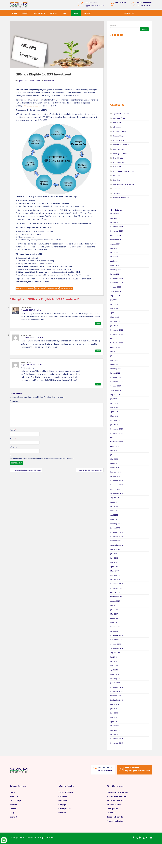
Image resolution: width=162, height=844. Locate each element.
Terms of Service (65, 792)
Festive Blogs (118, 136)
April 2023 (114, 313)
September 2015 (116, 700)
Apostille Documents (121, 114)
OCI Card (116, 175)
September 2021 (116, 390)
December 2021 (116, 377)
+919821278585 (105, 770)
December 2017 (116, 584)
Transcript (117, 193)
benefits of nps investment (24, 289)
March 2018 (114, 571)
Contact (87, 13)
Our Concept (15, 800)
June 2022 (114, 356)
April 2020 (114, 463)
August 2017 (115, 601)
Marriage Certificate (120, 153)
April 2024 (114, 261)
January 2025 (115, 222)
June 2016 (114, 661)
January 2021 (115, 424)
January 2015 (115, 734)
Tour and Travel (119, 189)
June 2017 (114, 609)
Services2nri (31, 837)
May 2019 (114, 510)
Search (113, 25)
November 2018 (116, 536)
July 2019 (113, 502)
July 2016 (113, 657)
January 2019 (115, 528)
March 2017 (114, 622)
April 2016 (114, 670)
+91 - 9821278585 (144, 5)
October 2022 (115, 338)
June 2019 (114, 506)
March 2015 (114, 726)
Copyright (62, 804)
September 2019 (116, 493)
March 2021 (114, 416)
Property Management (117, 796)
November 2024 (116, 231)
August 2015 (115, 704)
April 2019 (114, 515)
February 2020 (116, 472)
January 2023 (115, 325)
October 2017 (115, 592)
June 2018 (114, 558)
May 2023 (114, 308)
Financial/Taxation (115, 800)
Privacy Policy (64, 808)
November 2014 (116, 743)
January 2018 (115, 579)
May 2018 (114, 562)
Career (13, 808)
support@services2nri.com (95, 5)
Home (14, 13)
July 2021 (113, 399)
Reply (98, 323)
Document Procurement (117, 792)
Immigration (112, 808)
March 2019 (114, 519)
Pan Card (116, 180)
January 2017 (115, 631)
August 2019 (115, 498)
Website (13, 447)
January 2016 (115, 683)
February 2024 (116, 270)
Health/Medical (114, 804)
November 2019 (116, 485)
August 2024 (115, 244)
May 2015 (114, 717)
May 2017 (114, 614)
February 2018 (116, 575)
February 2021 (116, 420)
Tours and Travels (115, 817)
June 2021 (114, 403)
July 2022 (113, 351)
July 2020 (113, 450)
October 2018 (115, 541)
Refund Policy (64, 796)
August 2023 (115, 295)
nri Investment (49, 81)
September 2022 (116, 343)
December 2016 (116, 635)
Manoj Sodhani (35, 81)
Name (13, 430)
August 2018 (115, 549)
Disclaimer (63, 800)
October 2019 (115, 489)
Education (111, 813)
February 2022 (116, 368)
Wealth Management (121, 197)
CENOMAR (117, 122)
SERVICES (53, 13)
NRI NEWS (117, 167)
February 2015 (116, 730)
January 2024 (115, 274)
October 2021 (115, 386)
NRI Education (118, 158)
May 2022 (114, 360)
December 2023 (116, 278)
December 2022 (116, 330)
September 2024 (116, 239)
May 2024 (114, 257)
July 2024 (113, 248)
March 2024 (114, 265)
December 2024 (116, 227)
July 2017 (113, 605)
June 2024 (114, 252)
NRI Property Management (123, 171)
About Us (14, 796)
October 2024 (115, 235)
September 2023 (116, 291)
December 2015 (116, 687)
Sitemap (62, 813)
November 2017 (116, 588)
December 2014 (116, 739)
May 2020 (114, 459)
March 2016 (114, 674)
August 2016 (115, 652)
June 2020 (114, 455)
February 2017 (116, 627)
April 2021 (114, 412)
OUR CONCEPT (39, 13)
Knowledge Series (115, 821)
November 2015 (116, 691)
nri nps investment (53, 289)
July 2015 (113, 708)
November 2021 (116, 381)
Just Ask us (129, 13)
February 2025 (116, 218)
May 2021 (114, 407)
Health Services (119, 140)
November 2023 (116, 282)
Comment (14, 401)
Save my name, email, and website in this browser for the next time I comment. (42, 458)
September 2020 (116, 442)
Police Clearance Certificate (123, 184)
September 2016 (116, 648)
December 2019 (116, 480)
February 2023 (116, 321)
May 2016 (114, 665)
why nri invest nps (66, 289)
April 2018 (114, 566)
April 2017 (114, 618)
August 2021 (115, 394)
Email (13, 438)
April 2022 (114, 364)
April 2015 (114, 721)
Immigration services (121, 145)
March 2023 (114, 317)
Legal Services (118, 149)
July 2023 (113, 300)
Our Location (120, 2)
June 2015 (114, 713)
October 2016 (115, 644)
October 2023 (115, 287)
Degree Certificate (120, 131)
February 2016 (116, 678)
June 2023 (114, 304)
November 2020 (116, 433)
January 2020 (115, 476)
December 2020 (116, 429)
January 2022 (115, 373)
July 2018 (113, 554)
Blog (76, 13)
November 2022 (116, 334)
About (25, 13)
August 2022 (115, 347)
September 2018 (116, 545)
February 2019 (116, 523)
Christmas (117, 127)
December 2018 (116, 532)
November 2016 (116, 640)
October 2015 (115, 696)
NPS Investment (40, 289)
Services (13, 804)
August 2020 (115, 446)
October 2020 (115, 437)
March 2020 (114, 467)
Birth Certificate (119, 118)
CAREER (65, 13)
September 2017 (116, 597)
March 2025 (114, 214)
